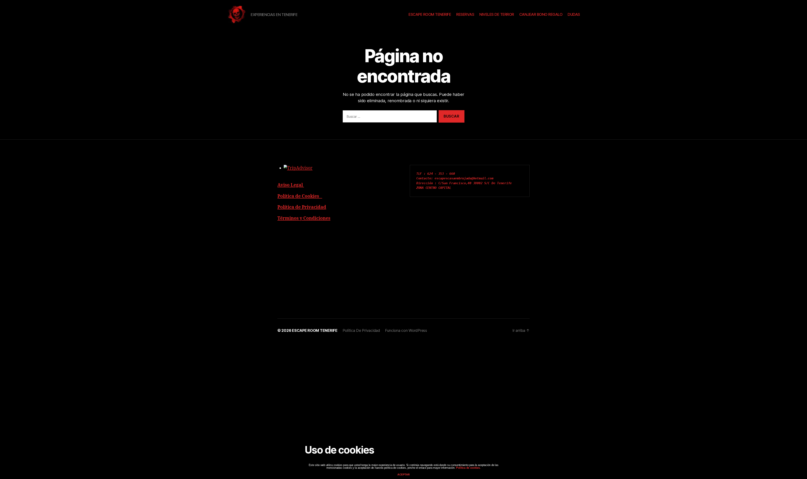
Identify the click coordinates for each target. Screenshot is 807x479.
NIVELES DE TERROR (496, 14)
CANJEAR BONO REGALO (541, 14)
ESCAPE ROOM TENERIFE (430, 14)
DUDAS (574, 14)
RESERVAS (465, 14)
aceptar (403, 474)
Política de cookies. (467, 467)
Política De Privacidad (361, 330)
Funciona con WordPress (406, 330)
